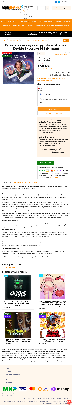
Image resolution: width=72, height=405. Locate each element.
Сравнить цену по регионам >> (45, 68)
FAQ (7, 380)
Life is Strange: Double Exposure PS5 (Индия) (34, 40)
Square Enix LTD (47, 57)
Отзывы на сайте (46, 162)
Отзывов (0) (33, 182)
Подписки (3, 21)
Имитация (14, 25)
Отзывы (8, 371)
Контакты (9, 382)
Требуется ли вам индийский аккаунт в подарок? (51, 89)
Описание (8, 182)
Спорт (20, 29)
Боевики (40, 21)
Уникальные (39, 29)
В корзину (55, 109)
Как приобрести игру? (13, 374)
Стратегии (26, 29)
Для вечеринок (67, 21)
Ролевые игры (59, 25)
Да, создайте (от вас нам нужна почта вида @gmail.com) (53, 100)
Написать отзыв (65, 54)
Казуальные (21, 25)
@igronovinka (27, 11)
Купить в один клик (55, 113)
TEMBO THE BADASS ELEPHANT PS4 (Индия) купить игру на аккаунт (53, 340)
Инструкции (10, 377)
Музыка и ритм (30, 25)
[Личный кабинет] (4, 1)
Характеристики (21, 182)
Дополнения (58, 29)
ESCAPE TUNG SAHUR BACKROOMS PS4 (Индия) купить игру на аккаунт (18, 340)
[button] (69, 402)
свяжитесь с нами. (53, 177)
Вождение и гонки (48, 21)
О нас (7, 368)
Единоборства (6, 25)
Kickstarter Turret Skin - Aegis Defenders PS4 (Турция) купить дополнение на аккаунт (18, 303)
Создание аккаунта (12, 21)
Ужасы (32, 29)
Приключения (50, 25)
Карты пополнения (24, 21)
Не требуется (46, 94)
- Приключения (10, 268)
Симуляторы (14, 29)
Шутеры (51, 29)
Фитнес (45, 29)
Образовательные (40, 25)
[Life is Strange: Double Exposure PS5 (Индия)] (18, 68)
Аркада (34, 21)
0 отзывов (56, 54)
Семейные (66, 25)
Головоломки (58, 21)
